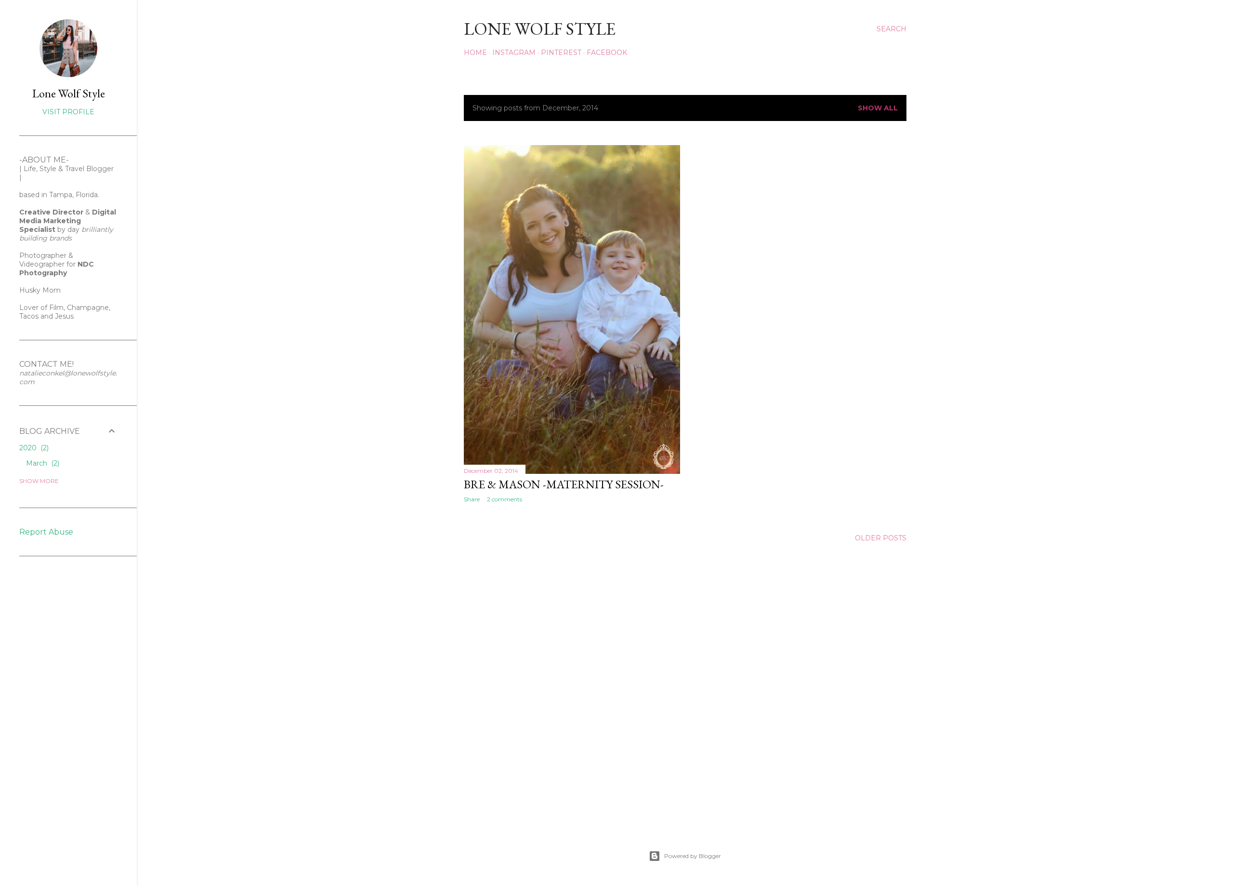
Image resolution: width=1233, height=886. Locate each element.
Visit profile (68, 111)
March (41, 463)
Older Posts (880, 538)
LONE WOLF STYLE (540, 28)
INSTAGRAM (514, 52)
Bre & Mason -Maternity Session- (564, 484)
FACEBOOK (607, 52)
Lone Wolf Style (68, 93)
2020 (33, 447)
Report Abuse (46, 532)
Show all (878, 108)
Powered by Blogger (692, 855)
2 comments (504, 499)
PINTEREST (561, 52)
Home (475, 52)
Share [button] (472, 499)
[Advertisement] (48, 720)
